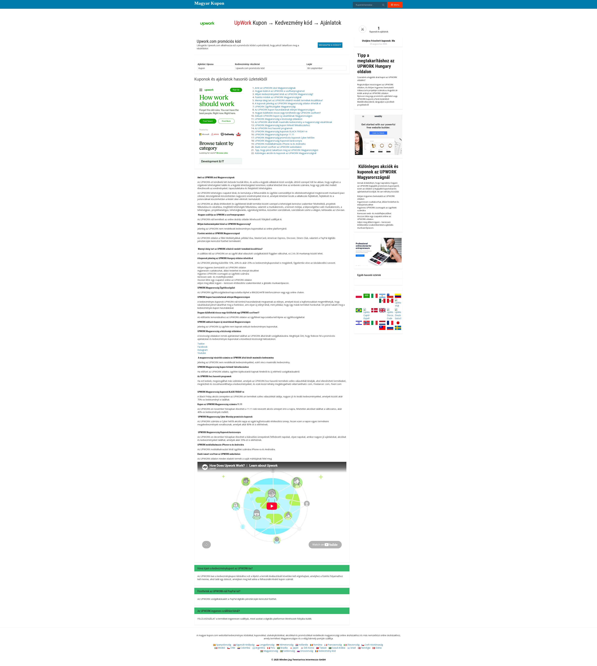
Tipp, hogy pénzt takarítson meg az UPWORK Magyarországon (286, 150)
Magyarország (270, 650)
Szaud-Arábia (338, 647)
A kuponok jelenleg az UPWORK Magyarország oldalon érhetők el (288, 103)
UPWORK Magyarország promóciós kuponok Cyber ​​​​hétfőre (285, 137)
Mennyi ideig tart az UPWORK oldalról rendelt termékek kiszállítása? (289, 100)
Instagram (202, 349)
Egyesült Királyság (245, 644)
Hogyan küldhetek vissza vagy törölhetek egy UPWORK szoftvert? (288, 112)
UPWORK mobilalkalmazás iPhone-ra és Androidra (280, 143)
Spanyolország (223, 644)
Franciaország (334, 644)
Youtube (201, 352)
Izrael (353, 647)
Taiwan (323, 647)
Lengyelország (266, 644)
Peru (272, 647)
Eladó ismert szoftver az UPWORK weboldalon (278, 146)
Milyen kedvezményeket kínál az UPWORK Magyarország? (284, 94)
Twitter (201, 343)
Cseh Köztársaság (373, 644)
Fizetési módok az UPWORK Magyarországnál (278, 97)
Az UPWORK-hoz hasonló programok (273, 128)
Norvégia (365, 647)
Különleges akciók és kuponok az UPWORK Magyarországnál (285, 153)
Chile (232, 647)
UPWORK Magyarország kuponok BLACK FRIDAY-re (281, 131)
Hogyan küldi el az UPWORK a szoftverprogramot (280, 91)
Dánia (378, 647)
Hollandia (303, 644)
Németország (286, 644)
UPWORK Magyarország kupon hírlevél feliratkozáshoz (282, 125)
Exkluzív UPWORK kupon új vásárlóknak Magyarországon (283, 115)
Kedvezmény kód (327, 650)
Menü (396, 4)
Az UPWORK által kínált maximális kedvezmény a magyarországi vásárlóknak (293, 122)
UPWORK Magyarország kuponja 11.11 (274, 134)
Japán (295, 647)
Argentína (260, 647)
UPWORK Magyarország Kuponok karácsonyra (278, 140)
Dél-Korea (308, 647)
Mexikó (221, 647)
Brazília (284, 647)
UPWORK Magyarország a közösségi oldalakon (278, 118)
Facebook (202, 346)
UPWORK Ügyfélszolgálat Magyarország (275, 106)
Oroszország (306, 650)
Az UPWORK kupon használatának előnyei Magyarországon (285, 109)
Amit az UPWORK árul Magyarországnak (275, 87)
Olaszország (352, 644)
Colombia (245, 647)
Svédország (289, 650)
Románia (317, 644)
